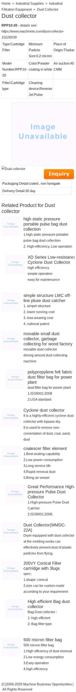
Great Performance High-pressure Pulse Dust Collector (51, 491)
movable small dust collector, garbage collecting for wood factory (47, 338)
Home (6, 3)
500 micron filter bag (42, 639)
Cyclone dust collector (44, 410)
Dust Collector (47, 9)
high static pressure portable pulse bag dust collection (45, 224)
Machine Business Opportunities (47, 684)
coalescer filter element (45, 448)
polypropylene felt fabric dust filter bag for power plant (50, 377)
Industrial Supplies (30, 3)
